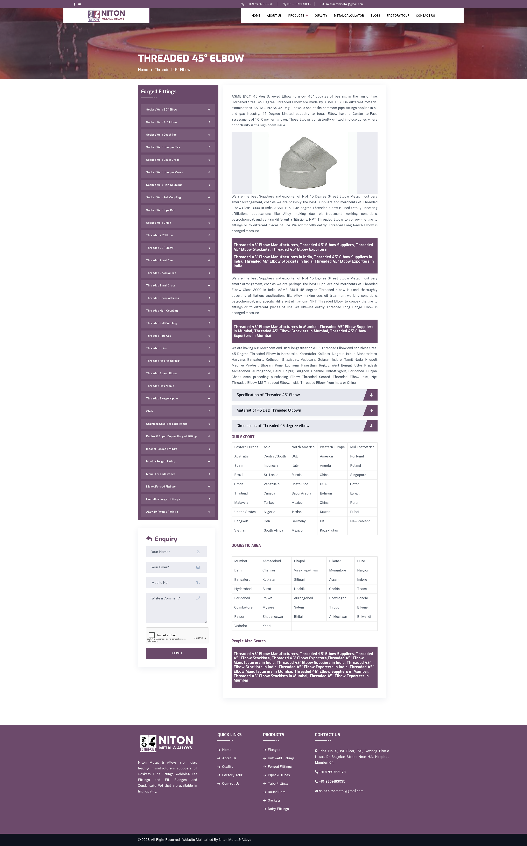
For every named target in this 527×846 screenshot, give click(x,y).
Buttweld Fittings (281, 758)
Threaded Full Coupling (161, 323)
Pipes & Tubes (279, 775)
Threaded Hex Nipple (160, 386)
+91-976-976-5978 (259, 4)
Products (296, 15)
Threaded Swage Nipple (162, 398)
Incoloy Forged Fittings (161, 461)
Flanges (274, 750)
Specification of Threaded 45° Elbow (268, 394)
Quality (321, 15)
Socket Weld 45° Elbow (161, 122)
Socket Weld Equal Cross (162, 159)
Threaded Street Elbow (161, 373)
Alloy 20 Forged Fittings (162, 511)
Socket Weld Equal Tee (161, 134)
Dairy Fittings (278, 809)
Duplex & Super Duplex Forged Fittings (172, 436)
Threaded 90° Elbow (159, 247)
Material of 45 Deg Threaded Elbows (269, 410)
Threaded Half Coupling (162, 310)
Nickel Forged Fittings (161, 486)
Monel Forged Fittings (160, 474)
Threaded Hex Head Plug (163, 360)
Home (256, 15)
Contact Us (425, 15)
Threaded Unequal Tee (161, 273)
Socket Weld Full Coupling (163, 197)
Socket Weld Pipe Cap (160, 210)
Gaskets (274, 800)
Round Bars (277, 792)
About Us (274, 15)
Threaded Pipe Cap (158, 335)
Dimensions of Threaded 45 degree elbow (273, 425)
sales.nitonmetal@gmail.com (345, 4)
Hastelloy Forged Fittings (163, 499)
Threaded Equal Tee (159, 260)
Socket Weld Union (158, 222)
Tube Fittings (278, 783)
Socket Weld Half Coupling (164, 184)
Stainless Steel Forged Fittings (166, 423)
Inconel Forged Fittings (161, 448)
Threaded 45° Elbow (159, 235)
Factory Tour (398, 15)
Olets (149, 411)
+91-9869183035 (298, 4)
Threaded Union (156, 348)
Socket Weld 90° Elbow (161, 109)
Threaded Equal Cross (160, 285)
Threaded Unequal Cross (162, 298)
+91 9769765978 (332, 772)
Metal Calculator (349, 15)
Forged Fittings (280, 767)
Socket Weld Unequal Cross (164, 172)
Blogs (375, 15)
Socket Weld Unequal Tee (163, 147)
